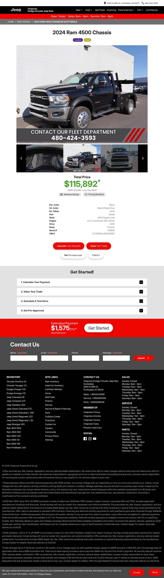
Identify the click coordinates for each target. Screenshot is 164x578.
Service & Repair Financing (57, 408)
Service (48, 405)
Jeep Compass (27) (16, 401)
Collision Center (52, 416)
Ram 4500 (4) (13, 439)
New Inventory (52, 381)
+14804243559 (97, 394)
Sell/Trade (100, 10)
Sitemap (49, 439)
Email (49, 352)
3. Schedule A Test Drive (34, 301)
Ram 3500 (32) (14, 436)
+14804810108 (99, 398)
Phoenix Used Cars (93, 427)
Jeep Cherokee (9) (16, 397)
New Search (24, 21)
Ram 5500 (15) (13, 443)
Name (18, 352)
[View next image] (143, 158)
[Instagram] (90, 439)
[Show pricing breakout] (99, 181)
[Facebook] (85, 439)
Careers (49, 428)
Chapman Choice (92, 412)
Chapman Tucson (92, 420)
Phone (75, 352)
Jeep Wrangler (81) (16, 424)
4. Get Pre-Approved (32, 310)
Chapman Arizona (92, 416)
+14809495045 (97, 402)
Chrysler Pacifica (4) (16, 381)
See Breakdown (58, 333)
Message (112, 352)
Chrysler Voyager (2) (17, 385)
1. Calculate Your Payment (35, 282)
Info (139, 10)
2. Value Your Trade (31, 291)
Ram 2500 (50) (14, 432)
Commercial (152, 10)
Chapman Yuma (91, 424)
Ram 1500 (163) (14, 428)
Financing (111, 10)
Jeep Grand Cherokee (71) (19, 408)
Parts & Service (125, 10)
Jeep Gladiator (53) (16, 405)
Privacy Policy (52, 436)
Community (50, 432)
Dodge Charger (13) (16, 389)
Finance (49, 401)
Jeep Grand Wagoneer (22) (20, 416)
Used (87, 10)
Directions (50, 420)
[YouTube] (95, 439)
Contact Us (50, 424)
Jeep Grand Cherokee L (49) (20, 412)
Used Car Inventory (54, 385)
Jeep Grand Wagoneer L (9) (20, 420)
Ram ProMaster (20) (16, 447)
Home (11, 21)
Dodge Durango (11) (16, 393)
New (78, 10)
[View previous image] (21, 158)
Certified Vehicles (53, 389)
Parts (47, 412)
